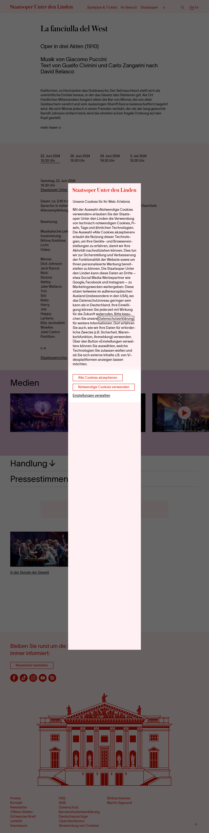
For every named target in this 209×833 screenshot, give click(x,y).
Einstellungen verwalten (91, 395)
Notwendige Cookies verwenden (103, 387)
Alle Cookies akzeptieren (97, 377)
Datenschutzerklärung (116, 318)
